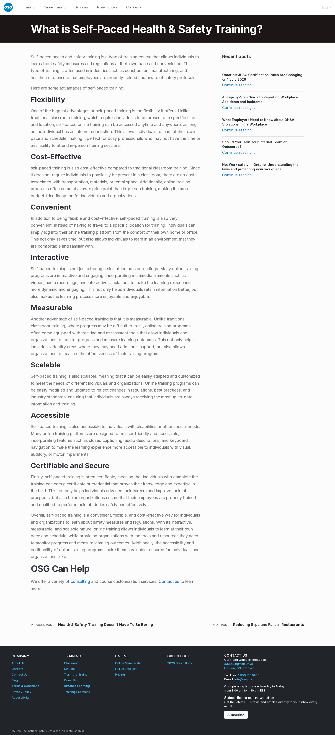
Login (326, 7)
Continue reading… (238, 85)
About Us (18, 663)
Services (81, 7)
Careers (17, 669)
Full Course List (126, 669)
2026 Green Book (179, 663)
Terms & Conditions (25, 686)
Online (121, 656)
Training (29, 7)
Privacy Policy (21, 692)
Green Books (107, 7)
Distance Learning (77, 686)
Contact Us (19, 674)
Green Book (178, 656)
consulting (80, 581)
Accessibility (20, 697)
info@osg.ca (243, 679)
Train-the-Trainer (76, 674)
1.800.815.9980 (249, 675)
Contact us (169, 581)
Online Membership (128, 663)
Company (133, 7)
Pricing (120, 674)
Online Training (55, 7)
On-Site (69, 669)
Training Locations (77, 692)
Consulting (71, 680)
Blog (15, 680)
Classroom (71, 663)
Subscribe (235, 715)
